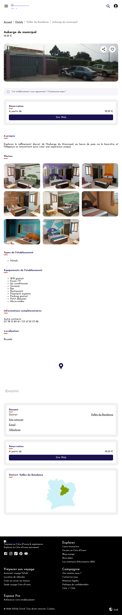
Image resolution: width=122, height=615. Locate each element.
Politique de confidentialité (75, 584)
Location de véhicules (14, 577)
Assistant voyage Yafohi (16, 573)
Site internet (16, 420)
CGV (73, 588)
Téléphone (14, 430)
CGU (64, 588)
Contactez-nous (56, 91)
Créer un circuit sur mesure (17, 581)
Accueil (8, 22)
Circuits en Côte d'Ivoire (74, 550)
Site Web (61, 117)
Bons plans (67, 558)
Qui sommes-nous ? (71, 573)
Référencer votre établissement (19, 600)
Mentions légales (70, 581)
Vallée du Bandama (102, 415)
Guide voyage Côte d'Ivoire (17, 584)
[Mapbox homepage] (12, 391)
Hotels (19, 22)
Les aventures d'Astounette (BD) (78, 562)
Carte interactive (70, 546)
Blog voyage (68, 554)
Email (12, 425)
